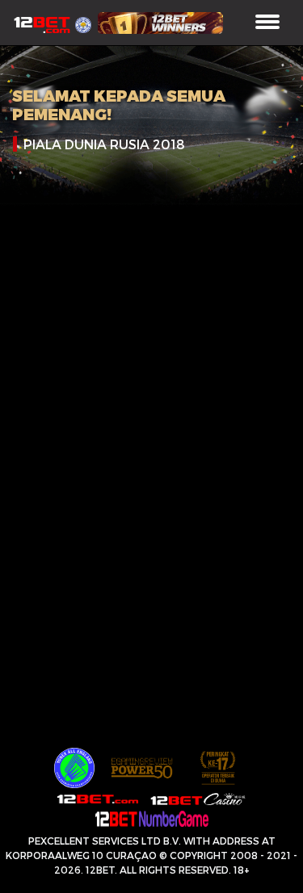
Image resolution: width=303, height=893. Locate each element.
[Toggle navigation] (267, 22)
